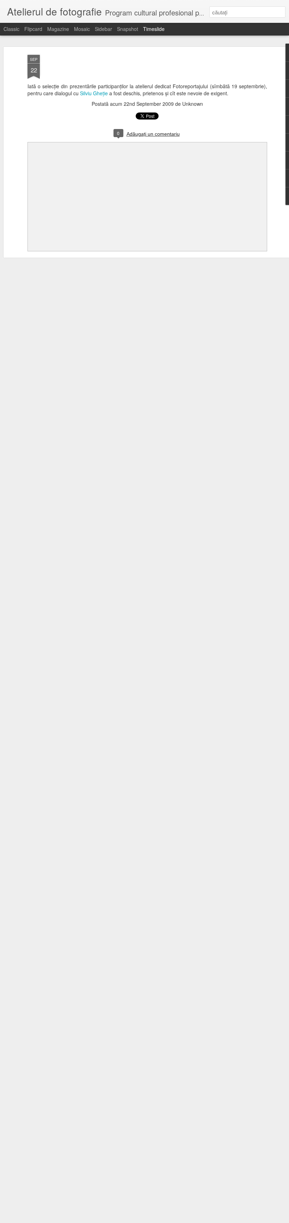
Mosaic (82, 28)
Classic (11, 28)
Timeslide (154, 28)
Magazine (58, 28)
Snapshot (127, 28)
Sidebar (103, 28)
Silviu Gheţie (94, 93)
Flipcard (33, 28)
